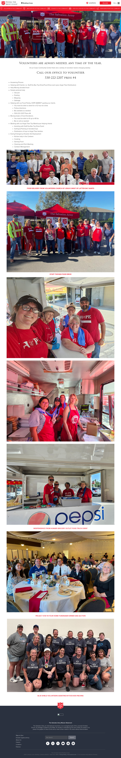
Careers (18, 742)
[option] (60, 34)
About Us (18, 740)
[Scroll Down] (60, 53)
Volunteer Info (40, 36)
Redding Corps (27, 3)
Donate (105, 3)
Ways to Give (19, 735)
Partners (18, 747)
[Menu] (116, 3)
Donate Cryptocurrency (22, 738)
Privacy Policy (63, 754)
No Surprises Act (71, 754)
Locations (92, 3)
